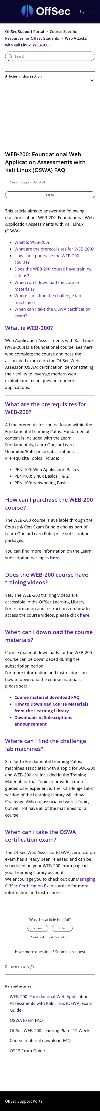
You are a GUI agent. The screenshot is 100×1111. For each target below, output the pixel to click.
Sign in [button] (85, 11)
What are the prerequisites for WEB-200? (54, 249)
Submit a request (70, 951)
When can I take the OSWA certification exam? (40, 836)
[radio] (37, 928)
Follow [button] (50, 195)
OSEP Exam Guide (27, 1050)
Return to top (17, 966)
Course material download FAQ (40, 1040)
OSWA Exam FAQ (26, 1020)
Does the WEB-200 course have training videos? (46, 578)
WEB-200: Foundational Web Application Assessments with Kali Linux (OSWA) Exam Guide (51, 1003)
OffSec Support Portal (24, 31)
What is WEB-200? (32, 242)
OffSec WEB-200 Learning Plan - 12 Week (49, 1030)
